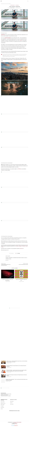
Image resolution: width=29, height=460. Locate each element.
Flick (2, 246)
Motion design (2, 404)
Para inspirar (2, 407)
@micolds (21, 248)
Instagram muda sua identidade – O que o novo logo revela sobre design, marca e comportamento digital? (17, 380)
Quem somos (11, 401)
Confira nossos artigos (4, 399)
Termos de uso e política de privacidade (17, 422)
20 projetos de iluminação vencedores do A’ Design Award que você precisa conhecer (16, 375)
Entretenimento (3, 3)
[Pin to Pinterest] (18, 253)
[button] (14, 283)
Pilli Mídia (19, 168)
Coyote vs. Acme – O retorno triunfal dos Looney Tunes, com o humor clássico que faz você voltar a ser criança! (16, 361)
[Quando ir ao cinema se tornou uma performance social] (7, 274)
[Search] (27, 1)
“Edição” (21, 40)
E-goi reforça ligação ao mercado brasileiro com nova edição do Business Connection (16, 366)
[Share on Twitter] (17, 253)
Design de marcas (3, 403)
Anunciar (11, 402)
